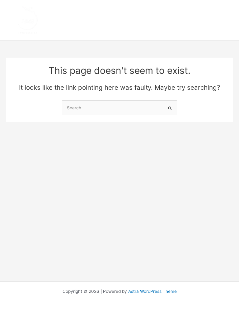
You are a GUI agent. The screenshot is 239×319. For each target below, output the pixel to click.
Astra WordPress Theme (152, 291)
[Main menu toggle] (226, 20)
